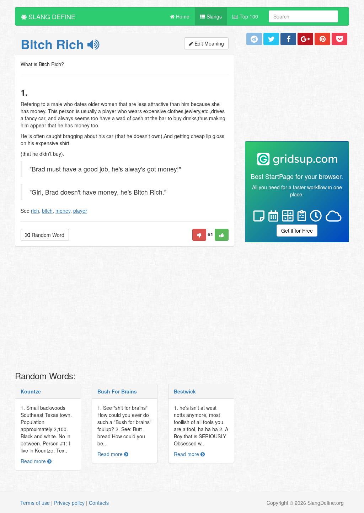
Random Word (47, 234)
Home (182, 16)
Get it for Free (297, 230)
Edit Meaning (208, 43)
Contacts (99, 502)
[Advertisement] (124, 310)
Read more (34, 461)
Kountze (31, 391)
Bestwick (185, 391)
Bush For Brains (117, 391)
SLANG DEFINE (51, 16)
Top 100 (248, 16)
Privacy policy (69, 502)
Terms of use (35, 502)
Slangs (213, 16)
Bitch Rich (54, 44)
